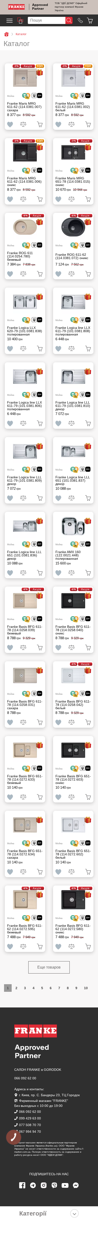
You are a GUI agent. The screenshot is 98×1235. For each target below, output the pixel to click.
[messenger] (75, 1185)
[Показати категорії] (74, 1213)
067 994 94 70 (30, 1131)
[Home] (16, 7)
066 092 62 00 (25, 1078)
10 (86, 988)
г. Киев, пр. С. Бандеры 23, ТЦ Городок (49, 1095)
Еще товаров (49, 967)
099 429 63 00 (30, 1118)
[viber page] (54, 1185)
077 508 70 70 (30, 1125)
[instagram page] (43, 1185)
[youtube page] (65, 1185)
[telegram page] (33, 1185)
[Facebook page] (22, 1185)
